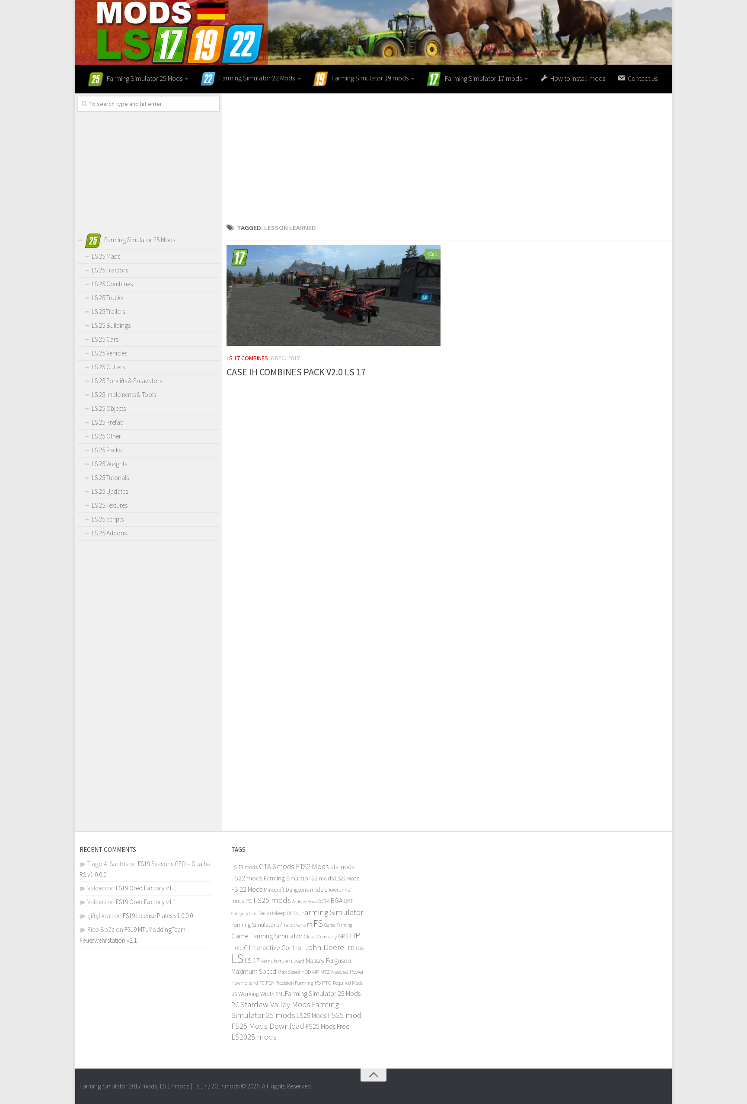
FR (309, 925)
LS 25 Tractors (110, 270)
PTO (327, 982)
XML (280, 994)
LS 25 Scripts (108, 519)
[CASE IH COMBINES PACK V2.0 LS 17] (334, 295)
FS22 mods (246, 878)
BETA (323, 901)
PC (262, 982)
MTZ (325, 972)
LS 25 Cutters (108, 367)
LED (349, 948)
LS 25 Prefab (108, 422)
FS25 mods (272, 900)
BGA (337, 900)
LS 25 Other (106, 436)
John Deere (324, 947)
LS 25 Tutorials (110, 478)
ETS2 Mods (312, 866)
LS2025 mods (254, 1037)
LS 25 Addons (109, 533)
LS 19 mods (244, 867)
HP (355, 935)
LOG (360, 948)
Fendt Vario (295, 925)
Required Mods (348, 982)
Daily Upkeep (272, 913)
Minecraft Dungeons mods (293, 889)
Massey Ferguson (328, 961)
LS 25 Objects (109, 408)
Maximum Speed (253, 971)
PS (318, 982)
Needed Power (347, 972)
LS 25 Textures (110, 505)
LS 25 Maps (106, 256)
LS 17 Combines (247, 358)
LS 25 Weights (109, 464)
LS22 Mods (347, 878)
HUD (236, 948)
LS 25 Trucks (107, 298)
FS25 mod (345, 1015)
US (234, 994)
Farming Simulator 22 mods (299, 878)
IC (245, 948)
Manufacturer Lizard (282, 961)
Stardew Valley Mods (275, 1004)
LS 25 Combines (112, 284)
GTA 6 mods (276, 866)
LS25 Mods (311, 1015)
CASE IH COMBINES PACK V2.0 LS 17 (296, 372)
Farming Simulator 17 (257, 924)
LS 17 (252, 960)
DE (289, 913)
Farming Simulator (332, 912)
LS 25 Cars (105, 339)
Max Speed (289, 972)
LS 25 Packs (106, 450)
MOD (306, 972)
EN (297, 913)
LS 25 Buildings (111, 325)
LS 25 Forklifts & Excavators (127, 381)
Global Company (320, 937)
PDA (270, 982)
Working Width (256, 994)
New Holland (244, 982)
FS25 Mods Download (267, 1026)
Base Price (307, 901)
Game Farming (338, 925)
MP (315, 972)
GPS (343, 936)
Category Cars (244, 913)
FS (318, 923)
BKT (348, 901)
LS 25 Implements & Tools (124, 394)
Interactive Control (276, 947)
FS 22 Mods (246, 889)
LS (237, 958)
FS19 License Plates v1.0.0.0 (158, 916)
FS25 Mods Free (328, 1026)
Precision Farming (294, 982)
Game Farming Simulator (267, 936)
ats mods (342, 867)
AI (294, 901)
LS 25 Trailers (108, 311)
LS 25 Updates (110, 491)
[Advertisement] (447, 153)
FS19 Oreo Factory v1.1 (146, 888)
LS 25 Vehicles (109, 353)
